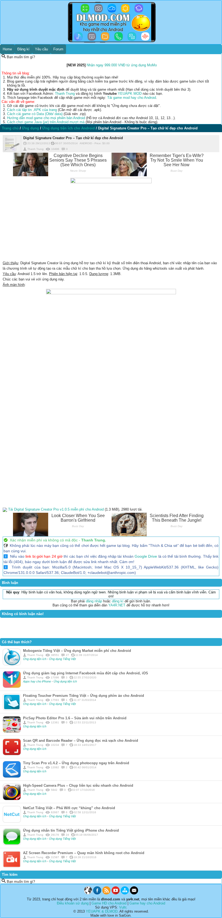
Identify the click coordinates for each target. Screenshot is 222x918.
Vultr (122, 907)
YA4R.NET (116, 605)
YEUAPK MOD (130, 94)
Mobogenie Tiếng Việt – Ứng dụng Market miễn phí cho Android (77, 651)
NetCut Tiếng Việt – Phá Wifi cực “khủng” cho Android (69, 808)
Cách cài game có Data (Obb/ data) (35, 114)
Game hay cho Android (147, 903)
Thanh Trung (65, 94)
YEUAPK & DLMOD (101, 911)
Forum (58, 49)
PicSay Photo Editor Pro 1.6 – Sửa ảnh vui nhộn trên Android (74, 718)
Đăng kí (23, 49)
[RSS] (106, 893)
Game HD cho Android (109, 903)
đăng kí (117, 601)
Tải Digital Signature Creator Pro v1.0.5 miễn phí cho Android (56, 509)
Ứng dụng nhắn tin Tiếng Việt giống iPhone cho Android (71, 830)
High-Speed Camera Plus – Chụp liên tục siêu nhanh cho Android (78, 785)
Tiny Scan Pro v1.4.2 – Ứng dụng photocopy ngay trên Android (76, 763)
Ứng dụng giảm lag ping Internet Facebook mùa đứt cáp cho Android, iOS (85, 673)
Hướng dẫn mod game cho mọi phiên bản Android (46, 118)
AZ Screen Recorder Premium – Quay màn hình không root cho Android (83, 853)
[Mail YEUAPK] (134, 893)
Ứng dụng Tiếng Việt (62, 659)
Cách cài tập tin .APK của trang (32, 110)
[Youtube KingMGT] (116, 893)
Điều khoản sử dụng (73, 903)
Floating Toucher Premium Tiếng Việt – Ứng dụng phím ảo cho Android (83, 696)
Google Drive (146, 556)
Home (7, 49)
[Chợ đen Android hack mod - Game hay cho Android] (88, 893)
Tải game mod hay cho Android (131, 98)
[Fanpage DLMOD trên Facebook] (97, 893)
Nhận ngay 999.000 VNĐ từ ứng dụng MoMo (122, 65)
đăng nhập (94, 601)
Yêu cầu (41, 49)
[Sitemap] (125, 893)
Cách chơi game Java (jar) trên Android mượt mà (45, 122)
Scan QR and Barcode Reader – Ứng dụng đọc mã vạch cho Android (80, 741)
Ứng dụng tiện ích (35, 659)
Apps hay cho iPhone (37, 681)
